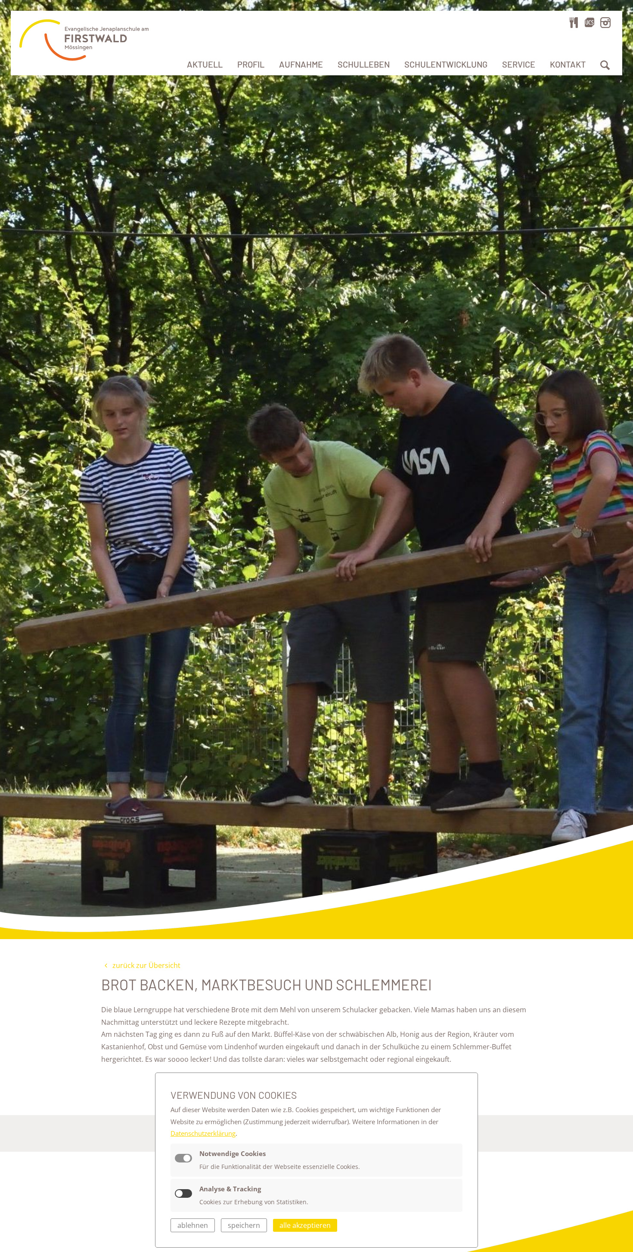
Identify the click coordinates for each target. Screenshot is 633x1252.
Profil (250, 64)
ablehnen (192, 1225)
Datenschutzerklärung (203, 1133)
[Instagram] (605, 22)
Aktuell (205, 64)
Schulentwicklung (445, 64)
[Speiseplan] (574, 22)
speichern (244, 1225)
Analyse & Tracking (230, 1188)
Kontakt (568, 64)
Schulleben (364, 64)
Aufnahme (301, 64)
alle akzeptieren (305, 1225)
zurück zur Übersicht (145, 965)
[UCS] (589, 22)
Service (518, 64)
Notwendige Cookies (232, 1153)
